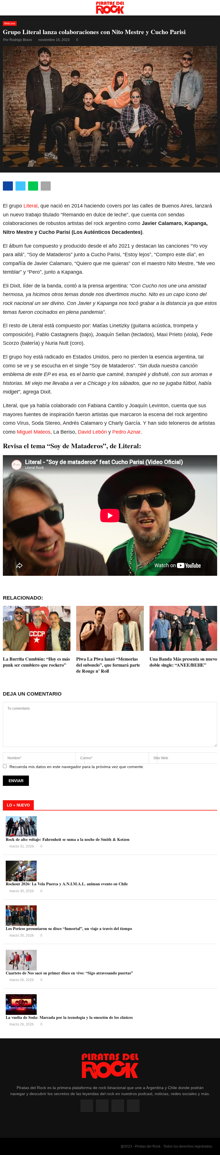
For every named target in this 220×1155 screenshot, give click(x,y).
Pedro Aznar (126, 432)
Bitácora (9, 23)
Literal (30, 206)
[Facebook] (86, 1105)
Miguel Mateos (33, 432)
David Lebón (92, 432)
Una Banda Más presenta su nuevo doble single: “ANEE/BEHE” (183, 661)
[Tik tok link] (133, 1105)
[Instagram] (102, 1105)
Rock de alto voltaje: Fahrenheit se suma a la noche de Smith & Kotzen (67, 839)
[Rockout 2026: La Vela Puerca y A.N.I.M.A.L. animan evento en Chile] (21, 871)
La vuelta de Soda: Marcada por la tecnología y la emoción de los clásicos (69, 1017)
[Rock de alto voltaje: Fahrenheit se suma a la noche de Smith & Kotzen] (21, 826)
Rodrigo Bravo (20, 40)
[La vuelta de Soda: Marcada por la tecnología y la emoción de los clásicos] (21, 1004)
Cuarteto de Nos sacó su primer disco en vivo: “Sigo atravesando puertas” (69, 973)
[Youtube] (117, 1105)
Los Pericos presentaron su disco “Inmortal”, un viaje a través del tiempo (69, 928)
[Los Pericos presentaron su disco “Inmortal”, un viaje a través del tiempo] (21, 915)
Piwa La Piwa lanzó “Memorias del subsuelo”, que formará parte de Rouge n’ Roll (108, 664)
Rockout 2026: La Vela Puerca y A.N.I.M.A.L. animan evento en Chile (67, 884)
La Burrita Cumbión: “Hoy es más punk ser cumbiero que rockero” (36, 661)
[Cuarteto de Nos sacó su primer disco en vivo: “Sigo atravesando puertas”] (21, 960)
